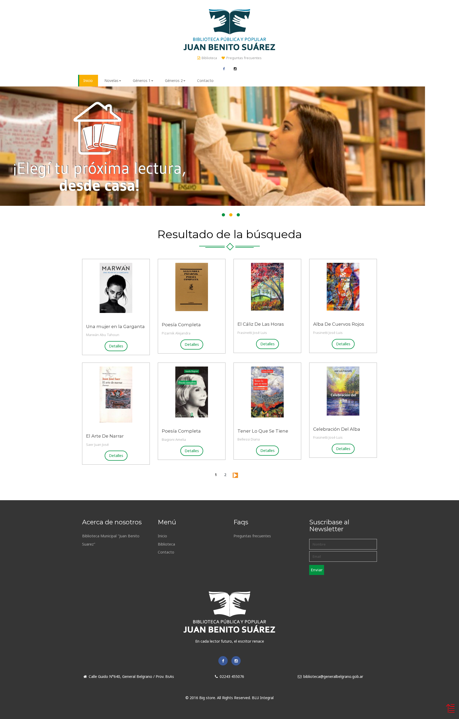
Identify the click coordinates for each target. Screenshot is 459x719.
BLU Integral (263, 697)
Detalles (116, 345)
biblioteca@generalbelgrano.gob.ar (333, 676)
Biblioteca (209, 58)
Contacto (166, 552)
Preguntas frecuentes (244, 58)
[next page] (235, 474)
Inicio (162, 535)
